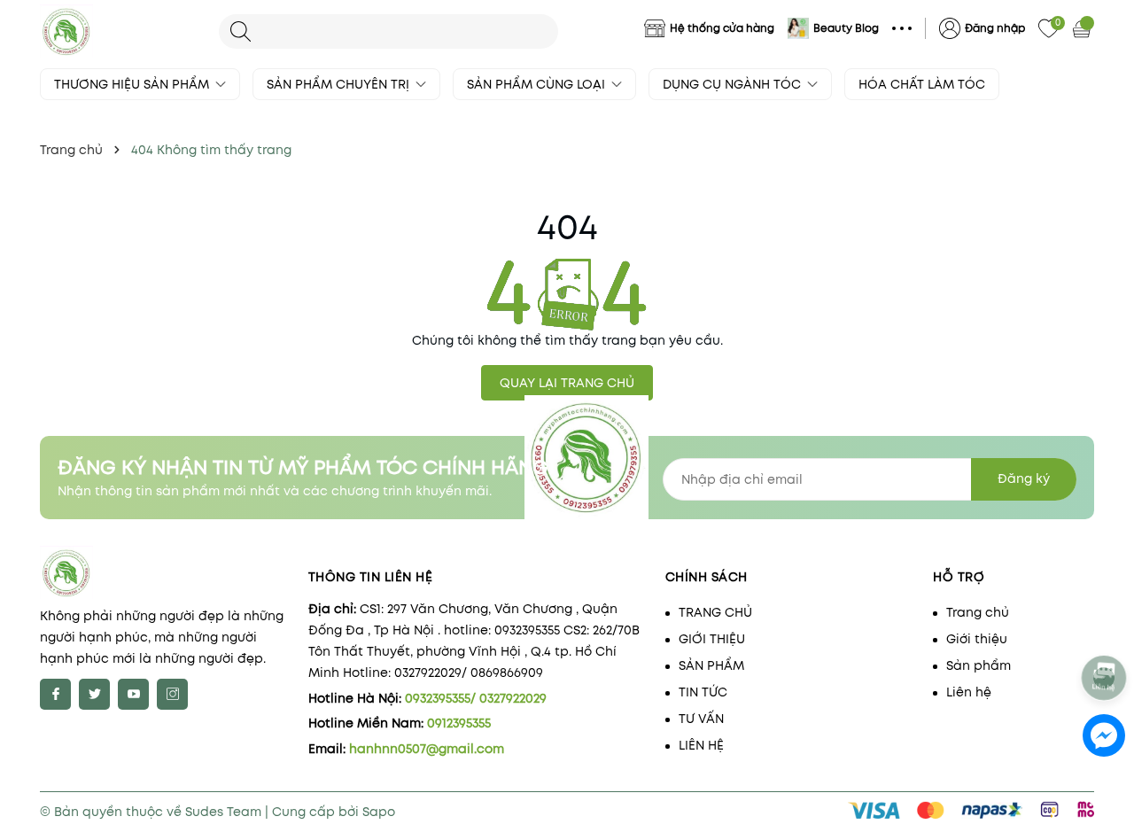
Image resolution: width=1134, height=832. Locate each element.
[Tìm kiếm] (240, 31)
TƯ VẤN (701, 718)
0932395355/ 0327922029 (476, 698)
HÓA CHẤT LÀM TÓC (921, 84)
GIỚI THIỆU (712, 639)
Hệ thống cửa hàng (722, 27)
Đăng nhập (995, 27)
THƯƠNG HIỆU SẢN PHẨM (133, 84)
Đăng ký (1024, 478)
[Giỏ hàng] (1083, 28)
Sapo (378, 811)
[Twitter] (94, 694)
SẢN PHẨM (711, 665)
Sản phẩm (978, 665)
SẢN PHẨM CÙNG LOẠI (538, 84)
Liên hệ (968, 692)
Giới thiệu (976, 639)
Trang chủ (977, 612)
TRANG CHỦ (715, 612)
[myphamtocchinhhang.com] (120, 31)
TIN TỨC (703, 692)
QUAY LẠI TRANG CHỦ (567, 383)
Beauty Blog (846, 27)
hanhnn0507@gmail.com (426, 749)
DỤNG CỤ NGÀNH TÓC (733, 84)
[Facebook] (55, 694)
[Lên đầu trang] (1105, 630)
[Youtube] (133, 694)
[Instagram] (172, 694)
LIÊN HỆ (701, 745)
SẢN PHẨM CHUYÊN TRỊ (340, 84)
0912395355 (459, 723)
